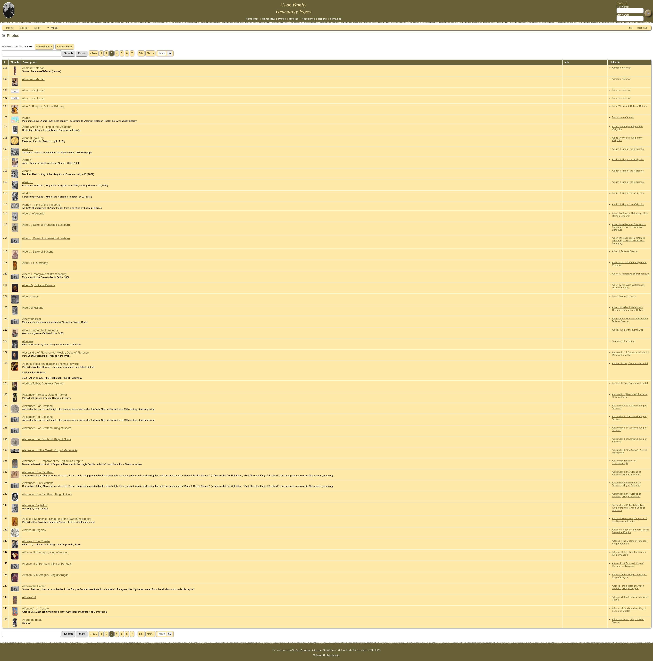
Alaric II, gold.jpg (33, 138)
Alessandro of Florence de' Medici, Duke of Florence (55, 352)
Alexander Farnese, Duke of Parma (44, 394)
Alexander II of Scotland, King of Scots (46, 428)
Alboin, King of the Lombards (627, 329)
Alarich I (27, 149)
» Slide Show (64, 46)
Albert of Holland (32, 307)
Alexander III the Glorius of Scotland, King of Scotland (626, 473)
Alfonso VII (29, 597)
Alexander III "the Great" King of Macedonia (49, 450)
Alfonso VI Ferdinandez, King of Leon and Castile (629, 609)
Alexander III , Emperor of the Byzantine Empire (52, 461)
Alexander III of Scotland (37, 472)
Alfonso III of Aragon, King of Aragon (45, 552)
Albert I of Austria (33, 213)
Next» (150, 53)
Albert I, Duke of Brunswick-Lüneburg (46, 238)
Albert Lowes (30, 296)
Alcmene (27, 341)
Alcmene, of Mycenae (623, 341)
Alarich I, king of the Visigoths (628, 149)
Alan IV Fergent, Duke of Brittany (43, 106)
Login (37, 27)
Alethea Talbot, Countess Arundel (630, 363)
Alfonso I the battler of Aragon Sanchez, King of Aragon (628, 587)
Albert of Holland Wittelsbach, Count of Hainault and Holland (628, 308)
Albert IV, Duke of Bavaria (38, 285)
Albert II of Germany (35, 262)
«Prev (93, 53)
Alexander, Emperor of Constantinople (624, 462)
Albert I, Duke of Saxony (37, 251)
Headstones (308, 18)
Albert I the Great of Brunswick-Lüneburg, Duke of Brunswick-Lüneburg (629, 227)
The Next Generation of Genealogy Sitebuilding (313, 650)
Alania (26, 117)
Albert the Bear (31, 319)
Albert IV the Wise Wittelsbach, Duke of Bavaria (628, 286)
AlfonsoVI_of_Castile (35, 608)
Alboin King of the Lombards (40, 330)
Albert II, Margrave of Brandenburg (44, 274)
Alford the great (32, 619)
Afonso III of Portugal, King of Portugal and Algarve (627, 564)
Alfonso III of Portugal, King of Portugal (47, 563)
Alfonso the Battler (34, 586)
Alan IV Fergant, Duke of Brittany (629, 106)
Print (630, 28)
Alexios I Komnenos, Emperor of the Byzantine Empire (56, 518)
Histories (293, 18)
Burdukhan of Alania (623, 117)
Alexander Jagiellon (34, 505)
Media (54, 27)
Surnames (335, 18)
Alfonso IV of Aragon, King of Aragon (45, 575)
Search (24, 27)
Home (9, 27)
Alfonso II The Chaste (36, 541)
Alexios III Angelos (34, 530)
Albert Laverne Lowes (623, 296)
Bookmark (642, 28)
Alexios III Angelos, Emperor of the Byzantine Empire (630, 531)
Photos (282, 18)
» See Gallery (44, 46)
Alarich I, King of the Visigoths (41, 204)
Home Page (252, 18)
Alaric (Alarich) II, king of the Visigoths (46, 126)
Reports (322, 18)
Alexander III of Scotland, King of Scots (47, 494)
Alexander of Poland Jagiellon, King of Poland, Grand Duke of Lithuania (628, 508)
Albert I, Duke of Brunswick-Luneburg (46, 224)
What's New (268, 18)
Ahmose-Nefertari (33, 68)
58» (141, 53)
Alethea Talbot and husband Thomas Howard (50, 363)
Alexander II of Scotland (37, 406)
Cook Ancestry (333, 655)
